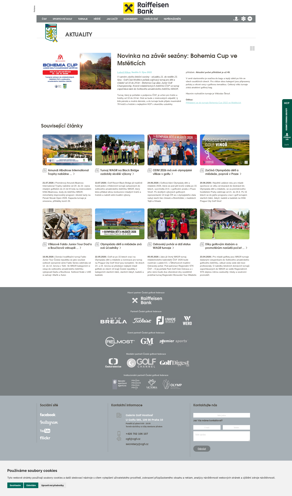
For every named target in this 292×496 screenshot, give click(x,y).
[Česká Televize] (113, 363)
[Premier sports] (174, 341)
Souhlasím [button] (15, 485)
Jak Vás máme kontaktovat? (208, 420)
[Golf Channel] (141, 363)
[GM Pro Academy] (147, 341)
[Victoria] (151, 384)
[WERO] (187, 320)
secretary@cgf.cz (137, 444)
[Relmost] (120, 341)
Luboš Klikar (123, 72)
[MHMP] (136, 384)
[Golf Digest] (174, 363)
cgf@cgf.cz (133, 438)
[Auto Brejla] (113, 320)
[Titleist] (142, 320)
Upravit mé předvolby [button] (52, 485)
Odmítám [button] (31, 485)
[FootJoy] (166, 320)
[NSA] (120, 384)
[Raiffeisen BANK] (147, 300)
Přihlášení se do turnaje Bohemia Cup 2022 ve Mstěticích (213, 102)
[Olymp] (172, 384)
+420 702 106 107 (137, 433)
